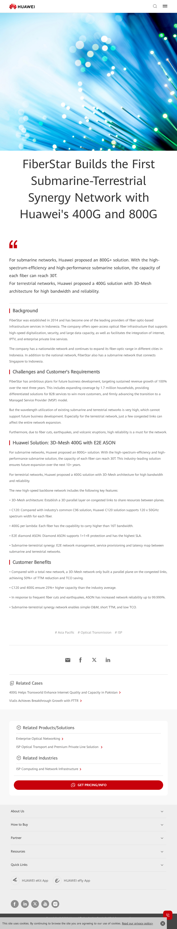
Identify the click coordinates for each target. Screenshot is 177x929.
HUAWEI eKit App (35, 880)
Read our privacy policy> (137, 923)
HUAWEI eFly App (77, 880)
